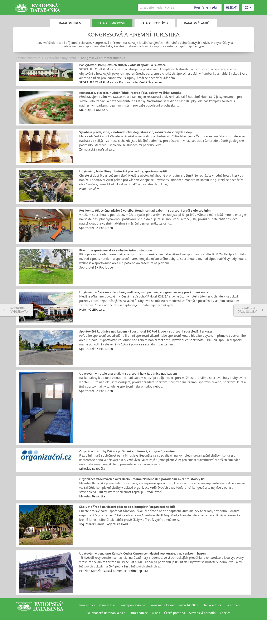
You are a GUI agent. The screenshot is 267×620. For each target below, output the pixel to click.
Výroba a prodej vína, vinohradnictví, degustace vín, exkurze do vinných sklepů (136, 132)
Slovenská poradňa (202, 613)
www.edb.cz (86, 605)
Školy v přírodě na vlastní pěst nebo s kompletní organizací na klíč (127, 507)
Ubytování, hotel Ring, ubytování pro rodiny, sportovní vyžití (123, 171)
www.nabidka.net (163, 605)
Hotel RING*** (89, 189)
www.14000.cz (189, 605)
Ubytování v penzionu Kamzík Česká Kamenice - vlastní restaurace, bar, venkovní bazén (142, 553)
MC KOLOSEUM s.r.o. (93, 110)
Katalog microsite (28, 58)
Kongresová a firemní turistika (103, 58)
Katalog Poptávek (154, 23)
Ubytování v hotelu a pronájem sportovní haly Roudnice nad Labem (128, 373)
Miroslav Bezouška (92, 469)
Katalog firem (70, 23)
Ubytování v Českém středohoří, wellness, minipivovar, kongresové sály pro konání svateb (144, 292)
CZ (246, 7)
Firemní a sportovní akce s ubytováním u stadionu (115, 250)
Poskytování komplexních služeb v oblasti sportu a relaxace (122, 65)
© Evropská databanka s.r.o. (106, 613)
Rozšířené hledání (206, 7)
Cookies (225, 613)
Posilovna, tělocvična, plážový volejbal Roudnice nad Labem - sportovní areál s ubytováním (145, 210)
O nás (156, 613)
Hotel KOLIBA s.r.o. (92, 309)
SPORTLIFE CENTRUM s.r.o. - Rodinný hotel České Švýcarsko (120, 82)
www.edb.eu (108, 605)
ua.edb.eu (232, 605)
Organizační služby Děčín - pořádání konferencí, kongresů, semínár (127, 451)
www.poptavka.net (133, 605)
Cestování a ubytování (60, 58)
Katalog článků (196, 23)
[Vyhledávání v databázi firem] (39, 609)
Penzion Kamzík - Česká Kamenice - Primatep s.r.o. (114, 571)
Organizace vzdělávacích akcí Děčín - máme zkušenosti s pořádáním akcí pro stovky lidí (142, 479)
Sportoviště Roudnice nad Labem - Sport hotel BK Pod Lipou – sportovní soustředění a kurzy (146, 331)
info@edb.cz (139, 613)
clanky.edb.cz (212, 605)
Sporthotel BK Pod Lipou (96, 228)
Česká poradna (174, 613)
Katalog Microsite (112, 23)
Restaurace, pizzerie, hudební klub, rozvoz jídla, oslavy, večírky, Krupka (130, 93)
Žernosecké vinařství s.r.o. (97, 149)
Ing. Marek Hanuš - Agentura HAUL (103, 524)
